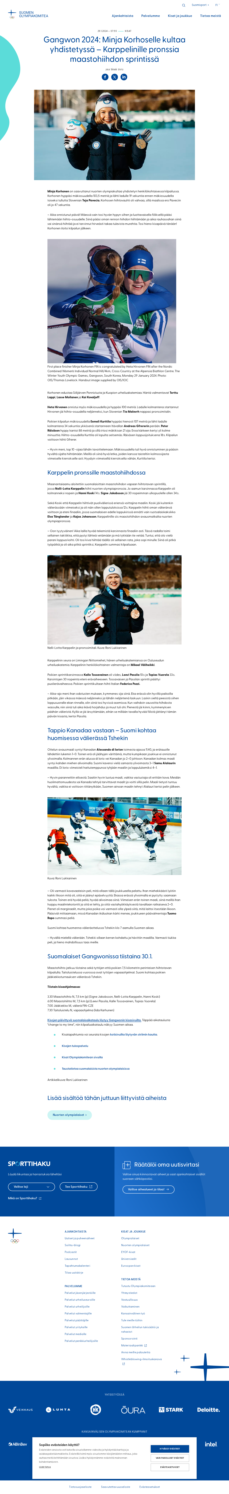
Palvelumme (150, 16)
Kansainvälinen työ (133, 1313)
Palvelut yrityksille (76, 1327)
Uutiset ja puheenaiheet (80, 1238)
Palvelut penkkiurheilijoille (81, 1341)
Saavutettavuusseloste (115, 1487)
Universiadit (128, 1259)
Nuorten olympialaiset (68, 1115)
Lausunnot (71, 1259)
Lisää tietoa (45, 1467)
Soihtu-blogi (73, 1245)
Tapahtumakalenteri (77, 1266)
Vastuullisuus (129, 1300)
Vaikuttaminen (130, 1307)
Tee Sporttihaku (76, 1187)
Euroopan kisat (130, 1266)
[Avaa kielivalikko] (218, 5)
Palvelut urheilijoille (77, 1307)
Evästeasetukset (170, 1467)
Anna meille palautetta (135, 1352)
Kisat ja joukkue (180, 16)
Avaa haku (184, 5)
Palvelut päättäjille (77, 1320)
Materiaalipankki (133, 1345)
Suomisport (200, 5)
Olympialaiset (130, 1238)
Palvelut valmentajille (78, 1313)
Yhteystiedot (129, 1293)
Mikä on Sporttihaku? (25, 1199)
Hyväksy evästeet (170, 1449)
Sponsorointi (129, 1338)
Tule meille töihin (131, 1320)
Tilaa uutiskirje (74, 1273)
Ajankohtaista (122, 16)
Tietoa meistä (210, 16)
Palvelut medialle (76, 1334)
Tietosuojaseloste (80, 1487)
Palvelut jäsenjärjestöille (80, 1293)
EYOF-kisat (128, 1252)
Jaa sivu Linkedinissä (124, 77)
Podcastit (71, 1252)
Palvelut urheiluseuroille (80, 1300)
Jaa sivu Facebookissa (105, 77)
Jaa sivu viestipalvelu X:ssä (114, 77)
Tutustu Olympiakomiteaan (138, 1286)
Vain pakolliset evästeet (170, 1458)
